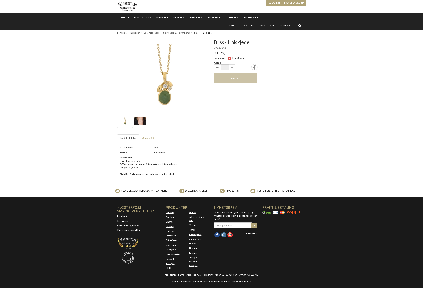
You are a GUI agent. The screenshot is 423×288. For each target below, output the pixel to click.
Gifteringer (171, 240)
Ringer (192, 229)
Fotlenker (171, 235)
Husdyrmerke (173, 254)
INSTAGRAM (267, 25)
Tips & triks (247, 25)
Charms (170, 221)
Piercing (193, 225)
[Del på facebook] (254, 68)
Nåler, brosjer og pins (197, 219)
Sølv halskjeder (151, 32)
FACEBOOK (285, 25)
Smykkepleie (195, 234)
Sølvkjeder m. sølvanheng (176, 32)
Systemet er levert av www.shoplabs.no (231, 281)
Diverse (170, 226)
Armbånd (170, 217)
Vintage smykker (193, 259)
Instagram (122, 220)
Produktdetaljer (128, 137)
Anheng (170, 212)
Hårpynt (170, 258)
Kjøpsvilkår (251, 233)
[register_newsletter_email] (254, 225)
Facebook (122, 216)
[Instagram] (224, 234)
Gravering (171, 244)
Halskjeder (134, 32)
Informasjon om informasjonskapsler (190, 281)
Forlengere (171, 231)
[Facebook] (217, 234)
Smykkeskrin (195, 238)
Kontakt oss (142, 17)
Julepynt (170, 263)
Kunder (192, 212)
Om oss (124, 17)
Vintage (161, 17)
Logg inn (274, 2)
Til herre (231, 17)
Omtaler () (148, 137)
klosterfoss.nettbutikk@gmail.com (276, 191)
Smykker (195, 17)
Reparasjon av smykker (129, 230)
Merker (178, 17)
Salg (232, 25)
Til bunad (250, 17)
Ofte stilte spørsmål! (128, 225)
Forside (121, 32)
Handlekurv (292, 2)
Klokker (170, 268)
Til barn (213, 17)
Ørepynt (193, 265)
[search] (299, 25)
